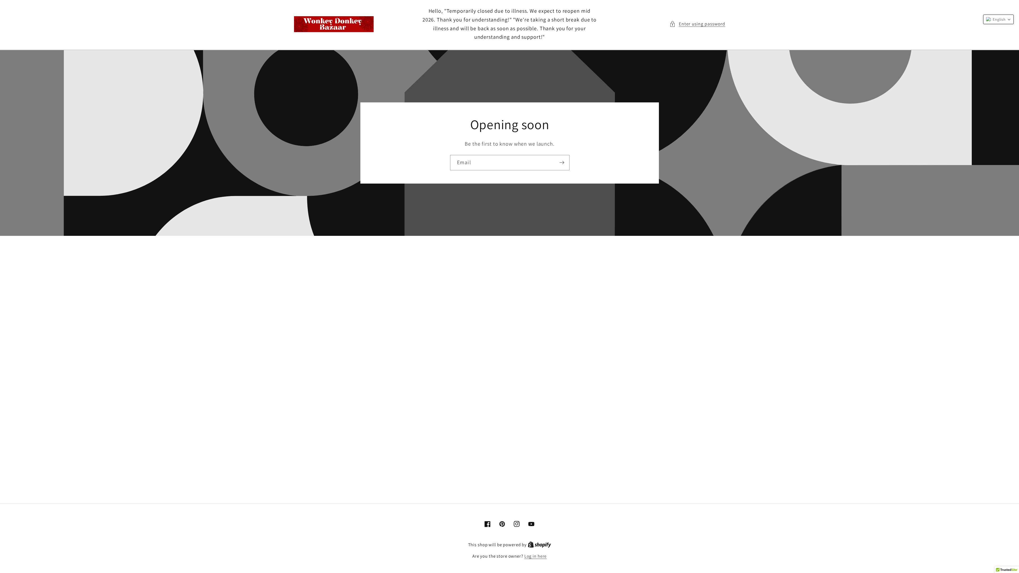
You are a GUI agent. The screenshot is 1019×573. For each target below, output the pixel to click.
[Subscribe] (561, 162)
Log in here (535, 556)
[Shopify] (539, 545)
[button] (697, 24)
